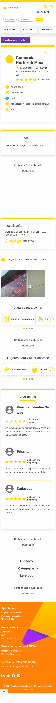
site (12, 109)
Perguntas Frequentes (11, 616)
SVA (3, 635)
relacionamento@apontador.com (17, 666)
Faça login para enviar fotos (15, 40)
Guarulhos (25, 71)
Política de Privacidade (11, 651)
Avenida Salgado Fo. (26, 68)
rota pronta (28, 241)
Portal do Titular (8, 654)
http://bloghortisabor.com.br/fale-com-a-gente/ (31, 104)
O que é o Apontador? (11, 612)
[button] (24, 328)
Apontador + (6, 632)
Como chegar (28, 29)
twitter (14, 98)
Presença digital (8, 638)
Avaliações (47, 29)
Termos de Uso (8, 619)
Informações (9, 29)
